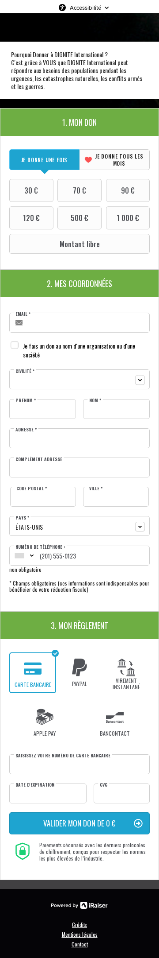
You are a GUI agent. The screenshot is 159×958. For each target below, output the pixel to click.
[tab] (44, 159)
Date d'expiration (34, 784)
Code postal (31, 488)
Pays (22, 517)
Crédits (79, 924)
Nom (95, 400)
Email (22, 314)
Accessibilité (85, 8)
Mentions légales (80, 934)
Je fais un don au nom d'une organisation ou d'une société (79, 350)
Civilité (24, 371)
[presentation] (44, 160)
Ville (95, 488)
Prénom (25, 400)
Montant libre (80, 244)
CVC (103, 784)
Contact (80, 944)
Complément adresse (38, 459)
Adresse (26, 429)
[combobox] (79, 379)
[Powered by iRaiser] (79, 905)
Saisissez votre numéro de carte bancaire (62, 755)
